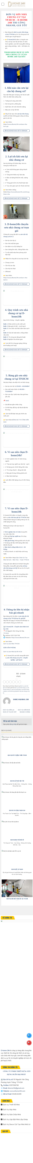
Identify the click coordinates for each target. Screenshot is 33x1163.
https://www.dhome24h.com (20, 637)
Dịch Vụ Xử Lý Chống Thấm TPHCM (17, 755)
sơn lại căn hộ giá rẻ (16, 689)
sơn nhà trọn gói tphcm (13, 691)
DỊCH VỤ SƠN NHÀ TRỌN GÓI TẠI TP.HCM (17, 899)
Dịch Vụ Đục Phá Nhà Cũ (17, 840)
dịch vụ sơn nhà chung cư (20, 687)
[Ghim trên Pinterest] (16, 682)
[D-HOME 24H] (16, 4)
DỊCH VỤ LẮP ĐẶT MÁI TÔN (17, 781)
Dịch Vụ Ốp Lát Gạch (17, 869)
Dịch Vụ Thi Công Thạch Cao (17, 810)
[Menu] (2, 4)
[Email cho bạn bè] (13, 682)
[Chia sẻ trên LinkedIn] (19, 682)
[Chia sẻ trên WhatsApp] (4, 682)
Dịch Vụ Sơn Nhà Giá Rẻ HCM (12, 651)
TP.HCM (6, 633)
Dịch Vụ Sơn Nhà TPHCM (11, 644)
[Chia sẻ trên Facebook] (7, 682)
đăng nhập (13, 724)
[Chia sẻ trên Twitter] (10, 682)
